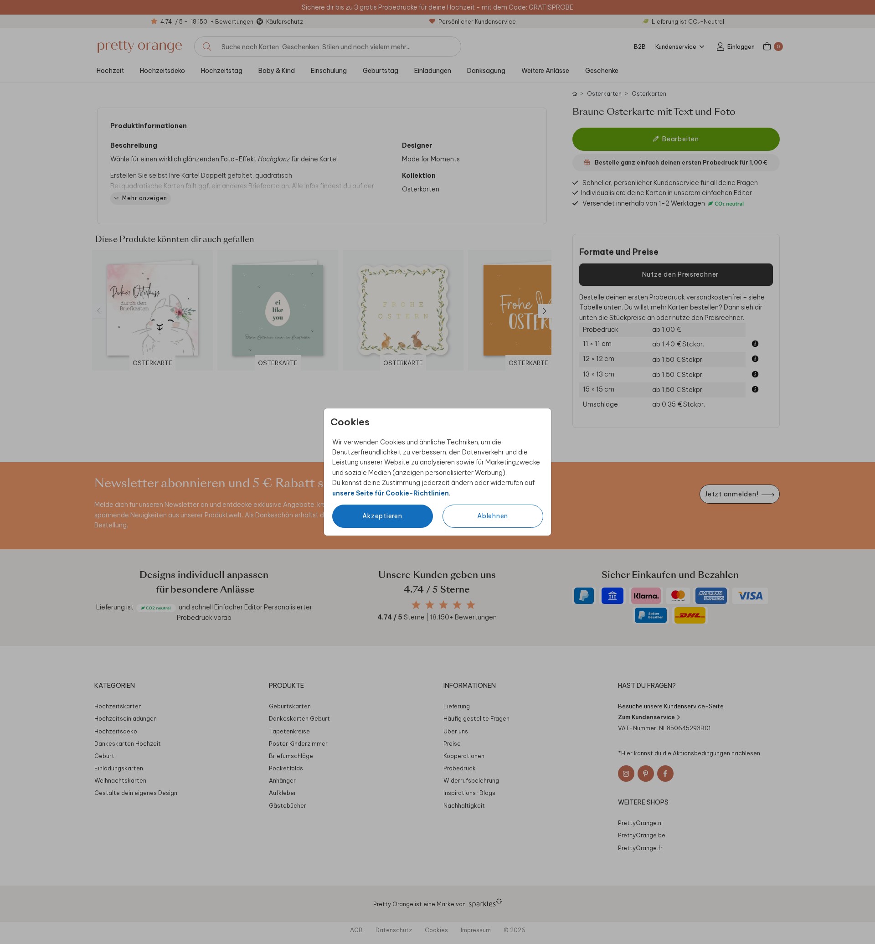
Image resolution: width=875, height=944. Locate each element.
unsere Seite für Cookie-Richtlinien (390, 493)
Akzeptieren (382, 516)
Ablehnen (492, 516)
